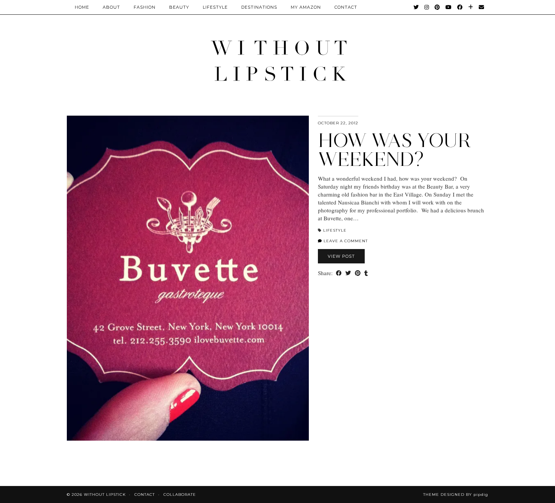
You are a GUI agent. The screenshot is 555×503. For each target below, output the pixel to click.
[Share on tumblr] (366, 273)
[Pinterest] (437, 7)
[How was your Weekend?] (188, 278)
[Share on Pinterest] (357, 273)
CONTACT (346, 7)
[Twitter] (416, 7)
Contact (144, 494)
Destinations (259, 7)
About (111, 7)
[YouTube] (449, 7)
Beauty (179, 7)
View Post (341, 256)
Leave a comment (345, 240)
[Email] (481, 7)
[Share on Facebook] (339, 273)
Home (82, 7)
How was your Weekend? (394, 150)
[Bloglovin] (470, 7)
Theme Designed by (455, 494)
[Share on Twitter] (348, 273)
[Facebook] (460, 7)
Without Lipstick (105, 494)
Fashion (145, 7)
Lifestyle (215, 7)
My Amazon (306, 7)
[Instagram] (426, 7)
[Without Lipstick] (277, 60)
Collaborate (179, 494)
